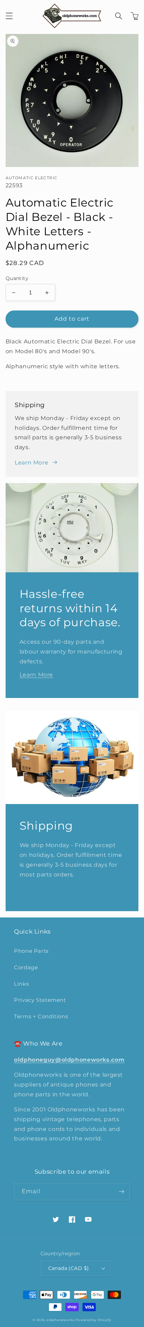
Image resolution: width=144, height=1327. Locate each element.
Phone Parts (31, 951)
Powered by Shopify (93, 1320)
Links (21, 984)
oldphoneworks (60, 1320)
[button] (9, 16)
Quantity (17, 278)
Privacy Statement (40, 1000)
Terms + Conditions (41, 1016)
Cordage (26, 967)
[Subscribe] (122, 1191)
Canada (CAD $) (68, 1268)
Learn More (31, 462)
